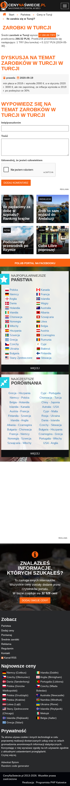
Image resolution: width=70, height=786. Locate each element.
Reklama (6, 644)
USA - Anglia (50, 442)
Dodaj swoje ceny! (35, 600)
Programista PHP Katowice (51, 782)
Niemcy (14, 294)
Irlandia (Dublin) (49, 672)
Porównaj (6, 635)
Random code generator (15, 765)
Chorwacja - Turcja (50, 397)
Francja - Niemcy (19, 433)
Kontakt (5, 653)
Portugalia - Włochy (50, 438)
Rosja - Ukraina (50, 415)
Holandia (15, 307)
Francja (45, 294)
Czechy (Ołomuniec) (18, 677)
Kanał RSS (10, 657)
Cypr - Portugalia (50, 393)
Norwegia (15, 321)
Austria (45, 330)
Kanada (45, 289)
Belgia (44, 325)
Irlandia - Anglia (19, 420)
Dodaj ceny (7, 630)
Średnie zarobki (10, 639)
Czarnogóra (48, 335)
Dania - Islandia (50, 420)
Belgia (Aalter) (48, 718)
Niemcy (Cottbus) (16, 672)
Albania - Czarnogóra (19, 424)
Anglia (13, 298)
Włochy (14, 325)
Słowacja (46, 357)
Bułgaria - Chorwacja (19, 429)
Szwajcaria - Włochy (19, 442)
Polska (14, 289)
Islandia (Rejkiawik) (18, 718)
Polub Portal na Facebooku (35, 263)
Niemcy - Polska (19, 397)
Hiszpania (15, 330)
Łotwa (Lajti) (14, 704)
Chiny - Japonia (50, 402)
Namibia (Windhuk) (51, 699)
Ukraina (14, 348)
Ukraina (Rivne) (49, 704)
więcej (35, 368)
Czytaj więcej (8, 755)
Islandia (45, 298)
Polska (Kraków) (16, 699)
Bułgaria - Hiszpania (50, 429)
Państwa (6, 625)
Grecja (14, 339)
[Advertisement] (35, 501)
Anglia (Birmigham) (51, 677)
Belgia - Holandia (19, 402)
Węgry (44, 303)
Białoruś (45, 348)
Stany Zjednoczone (21, 357)
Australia (46, 307)
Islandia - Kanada (19, 406)
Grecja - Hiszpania (19, 393)
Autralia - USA (50, 406)
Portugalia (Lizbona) (51, 681)
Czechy (14, 344)
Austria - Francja (19, 411)
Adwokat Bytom (10, 762)
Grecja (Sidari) (15, 722)
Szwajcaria (47, 316)
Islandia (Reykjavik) (51, 708)
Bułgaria (14, 353)
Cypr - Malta (50, 411)
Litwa (44, 321)
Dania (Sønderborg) (18, 681)
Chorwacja (16, 316)
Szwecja (15, 335)
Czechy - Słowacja (50, 424)
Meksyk (44, 713)
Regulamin (7, 648)
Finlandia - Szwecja (19, 415)
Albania (45, 312)
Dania (13, 303)
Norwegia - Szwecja (19, 438)
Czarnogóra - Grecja (51, 433)
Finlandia (46, 353)
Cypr (43, 344)
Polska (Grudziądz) (17, 695)
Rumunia (46, 339)
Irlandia (14, 312)
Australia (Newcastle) (52, 695)
